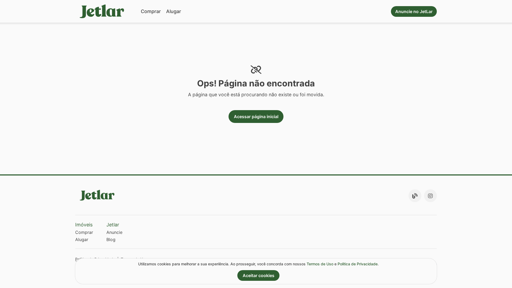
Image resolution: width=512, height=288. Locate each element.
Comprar (151, 11)
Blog (110, 239)
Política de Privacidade (358, 264)
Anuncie (114, 232)
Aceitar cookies (258, 275)
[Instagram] (430, 195)
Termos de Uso (320, 264)
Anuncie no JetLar (414, 11)
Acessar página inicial (256, 116)
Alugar (173, 11)
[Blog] (415, 195)
